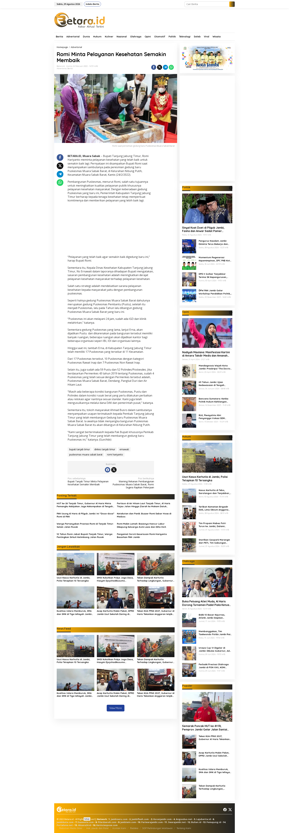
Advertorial (62, 68)
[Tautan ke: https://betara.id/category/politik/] (231, 188)
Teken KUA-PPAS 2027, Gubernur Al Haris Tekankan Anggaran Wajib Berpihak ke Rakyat (155, 612)
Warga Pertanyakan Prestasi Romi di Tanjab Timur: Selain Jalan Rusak (85, 525)
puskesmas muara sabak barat (86, 454)
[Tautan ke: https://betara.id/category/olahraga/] (231, 562)
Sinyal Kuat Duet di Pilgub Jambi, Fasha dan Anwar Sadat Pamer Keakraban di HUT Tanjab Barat (203, 229)
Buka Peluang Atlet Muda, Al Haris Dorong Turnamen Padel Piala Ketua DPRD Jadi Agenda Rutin (205, 603)
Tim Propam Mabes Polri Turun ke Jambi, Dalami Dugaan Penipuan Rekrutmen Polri (215, 525)
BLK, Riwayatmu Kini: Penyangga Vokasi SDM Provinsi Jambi (212, 417)
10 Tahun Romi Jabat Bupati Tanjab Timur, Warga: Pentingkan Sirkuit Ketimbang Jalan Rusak (85, 535)
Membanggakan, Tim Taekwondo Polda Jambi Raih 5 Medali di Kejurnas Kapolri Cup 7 (215, 633)
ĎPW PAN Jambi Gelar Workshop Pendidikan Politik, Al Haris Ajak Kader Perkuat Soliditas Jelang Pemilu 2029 (215, 292)
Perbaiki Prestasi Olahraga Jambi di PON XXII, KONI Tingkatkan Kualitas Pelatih (214, 666)
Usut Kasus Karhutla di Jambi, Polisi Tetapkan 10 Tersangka (73, 579)
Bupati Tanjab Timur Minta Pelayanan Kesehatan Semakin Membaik (88, 481)
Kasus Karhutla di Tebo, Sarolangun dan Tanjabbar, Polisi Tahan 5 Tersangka (214, 492)
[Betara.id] (79, 19)
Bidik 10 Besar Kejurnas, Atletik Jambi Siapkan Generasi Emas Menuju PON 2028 (214, 616)
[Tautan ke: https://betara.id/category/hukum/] (231, 437)
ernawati (124, 449)
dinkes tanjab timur (104, 449)
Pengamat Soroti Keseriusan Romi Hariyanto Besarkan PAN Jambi (142, 535)
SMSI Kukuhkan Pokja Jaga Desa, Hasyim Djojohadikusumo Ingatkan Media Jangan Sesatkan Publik (115, 579)
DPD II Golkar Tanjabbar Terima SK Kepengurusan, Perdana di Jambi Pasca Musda (213, 275)
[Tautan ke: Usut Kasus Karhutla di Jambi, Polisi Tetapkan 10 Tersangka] (207, 457)
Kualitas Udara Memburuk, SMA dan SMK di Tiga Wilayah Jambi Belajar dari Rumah (74, 612)
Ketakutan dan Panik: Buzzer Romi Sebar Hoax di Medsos (144, 515)
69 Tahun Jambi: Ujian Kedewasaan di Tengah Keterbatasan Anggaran (212, 383)
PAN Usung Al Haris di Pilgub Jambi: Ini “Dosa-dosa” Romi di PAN (85, 515)
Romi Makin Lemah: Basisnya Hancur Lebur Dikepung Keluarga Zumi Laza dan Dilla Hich (141, 525)
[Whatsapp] (171, 67)
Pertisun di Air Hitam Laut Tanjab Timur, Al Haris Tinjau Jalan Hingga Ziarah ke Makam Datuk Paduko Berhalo (143, 505)
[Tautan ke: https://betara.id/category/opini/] (231, 312)
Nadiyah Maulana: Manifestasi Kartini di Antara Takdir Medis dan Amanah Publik (206, 353)
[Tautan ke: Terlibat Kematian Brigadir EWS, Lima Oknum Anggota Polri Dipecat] (189, 511)
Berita (70, 68)
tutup (86, 818)
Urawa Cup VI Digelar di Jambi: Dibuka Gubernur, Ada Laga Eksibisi (215, 649)
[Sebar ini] (153, 67)
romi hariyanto (115, 454)
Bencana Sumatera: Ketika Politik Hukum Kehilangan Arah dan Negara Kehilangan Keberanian (215, 400)
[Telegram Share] (165, 67)
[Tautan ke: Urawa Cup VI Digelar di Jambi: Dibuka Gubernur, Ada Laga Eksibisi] (189, 652)
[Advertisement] (111, 229)
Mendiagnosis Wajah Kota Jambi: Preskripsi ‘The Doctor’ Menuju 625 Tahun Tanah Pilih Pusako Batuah (215, 367)
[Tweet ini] (159, 67)
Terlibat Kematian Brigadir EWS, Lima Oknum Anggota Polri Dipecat (213, 508)
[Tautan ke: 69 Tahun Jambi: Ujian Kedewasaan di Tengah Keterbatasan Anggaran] (189, 387)
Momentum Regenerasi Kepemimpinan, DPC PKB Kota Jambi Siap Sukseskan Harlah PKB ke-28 (215, 259)
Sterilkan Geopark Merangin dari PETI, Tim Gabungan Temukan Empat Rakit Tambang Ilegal (214, 541)
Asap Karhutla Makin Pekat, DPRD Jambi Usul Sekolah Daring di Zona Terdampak (115, 612)
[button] (232, 4)
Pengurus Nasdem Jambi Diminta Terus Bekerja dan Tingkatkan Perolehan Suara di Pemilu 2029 (214, 242)
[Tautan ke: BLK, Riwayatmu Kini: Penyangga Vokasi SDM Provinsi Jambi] (189, 420)
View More (115, 708)
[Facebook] (107, 469)
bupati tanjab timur (79, 449)
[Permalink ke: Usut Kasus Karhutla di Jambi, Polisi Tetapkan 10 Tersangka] (75, 563)
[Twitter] (114, 469)
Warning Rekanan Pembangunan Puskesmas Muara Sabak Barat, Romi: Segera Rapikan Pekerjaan (133, 483)
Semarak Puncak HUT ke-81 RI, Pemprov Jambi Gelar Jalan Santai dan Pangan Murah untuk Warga (204, 727)
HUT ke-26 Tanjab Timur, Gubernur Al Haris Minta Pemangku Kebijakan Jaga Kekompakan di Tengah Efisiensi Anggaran (85, 505)
